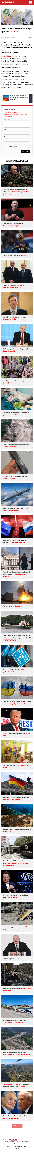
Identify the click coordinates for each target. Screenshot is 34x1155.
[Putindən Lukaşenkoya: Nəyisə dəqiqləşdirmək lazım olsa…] (17, 271)
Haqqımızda (18, 1146)
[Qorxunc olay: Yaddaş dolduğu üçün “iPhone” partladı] (17, 462)
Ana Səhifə (10, 1146)
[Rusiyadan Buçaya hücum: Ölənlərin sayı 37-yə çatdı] (17, 974)
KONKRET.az (6, 56)
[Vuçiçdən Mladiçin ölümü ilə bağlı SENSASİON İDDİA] (17, 303)
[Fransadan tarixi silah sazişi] (17, 592)
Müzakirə (7, 119)
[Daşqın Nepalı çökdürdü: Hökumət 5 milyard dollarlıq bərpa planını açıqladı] (17, 1038)
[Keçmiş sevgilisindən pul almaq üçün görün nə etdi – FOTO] (17, 399)
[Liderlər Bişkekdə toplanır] (17, 945)
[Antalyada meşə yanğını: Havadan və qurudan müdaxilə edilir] (17, 1070)
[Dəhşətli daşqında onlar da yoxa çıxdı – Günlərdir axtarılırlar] (17, 430)
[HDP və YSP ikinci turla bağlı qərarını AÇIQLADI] (17, 17)
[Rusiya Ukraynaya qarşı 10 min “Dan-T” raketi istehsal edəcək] (17, 494)
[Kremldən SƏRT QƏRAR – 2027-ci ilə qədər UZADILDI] (17, 656)
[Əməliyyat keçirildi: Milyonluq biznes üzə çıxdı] (17, 367)
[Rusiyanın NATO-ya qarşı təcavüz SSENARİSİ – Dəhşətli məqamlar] (17, 526)
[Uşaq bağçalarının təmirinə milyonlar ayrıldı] (17, 751)
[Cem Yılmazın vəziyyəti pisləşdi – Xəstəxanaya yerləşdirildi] (17, 210)
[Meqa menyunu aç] (30, 2)
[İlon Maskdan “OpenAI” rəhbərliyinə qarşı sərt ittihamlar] (17, 881)
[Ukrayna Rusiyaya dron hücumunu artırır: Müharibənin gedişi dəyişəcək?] (17, 687)
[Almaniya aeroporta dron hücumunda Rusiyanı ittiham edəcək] (17, 783)
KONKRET (14, 1140)
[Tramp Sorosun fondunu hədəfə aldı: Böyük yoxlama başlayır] (17, 1102)
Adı (5, 130)
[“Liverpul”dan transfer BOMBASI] (17, 241)
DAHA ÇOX (17, 1125)
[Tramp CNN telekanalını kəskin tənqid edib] (17, 719)
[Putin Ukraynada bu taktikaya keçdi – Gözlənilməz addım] (17, 335)
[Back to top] (28, 1149)
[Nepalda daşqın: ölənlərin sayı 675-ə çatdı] (17, 913)
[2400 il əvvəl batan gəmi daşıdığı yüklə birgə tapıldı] (17, 815)
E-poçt (6, 137)
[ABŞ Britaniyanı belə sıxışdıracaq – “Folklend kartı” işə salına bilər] (17, 1006)
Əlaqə (25, 1146)
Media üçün (17, 1148)
